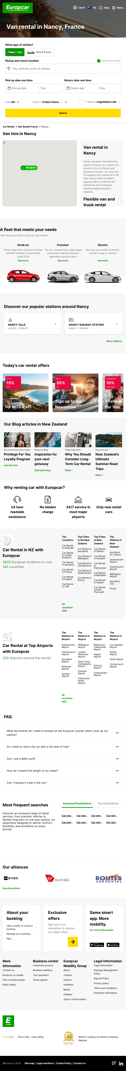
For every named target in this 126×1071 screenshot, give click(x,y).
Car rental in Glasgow (67, 822)
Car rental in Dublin (82, 815)
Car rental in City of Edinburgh (82, 822)
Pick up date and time (19, 80)
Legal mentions (45, 1063)
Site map (29, 1063)
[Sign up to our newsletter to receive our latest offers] (73, 942)
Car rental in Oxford (111, 815)
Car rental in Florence (96, 815)
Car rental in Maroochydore (96, 822)
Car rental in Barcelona (67, 815)
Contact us (79, 1063)
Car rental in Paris (111, 822)
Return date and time (77, 80)
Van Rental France (28, 126)
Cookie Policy (63, 1063)
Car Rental (8, 126)
